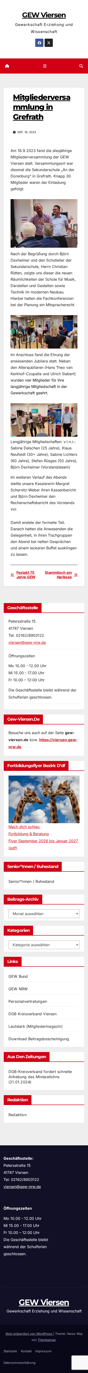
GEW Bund (18, 976)
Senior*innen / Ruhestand (31, 881)
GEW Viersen (44, 15)
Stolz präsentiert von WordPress (29, 1334)
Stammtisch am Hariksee (58, 575)
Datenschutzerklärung (19, 1363)
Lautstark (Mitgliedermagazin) (35, 1026)
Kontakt (26, 1351)
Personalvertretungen (27, 1001)
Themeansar (47, 1340)
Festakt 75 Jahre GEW (25, 575)
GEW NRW (18, 989)
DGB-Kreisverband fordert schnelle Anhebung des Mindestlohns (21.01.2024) (40, 1076)
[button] (81, 66)
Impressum (43, 1351)
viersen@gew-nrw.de (27, 642)
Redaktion (17, 1114)
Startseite (10, 1351)
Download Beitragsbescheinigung (38, 1038)
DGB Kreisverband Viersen (32, 1013)
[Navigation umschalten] (45, 66)
